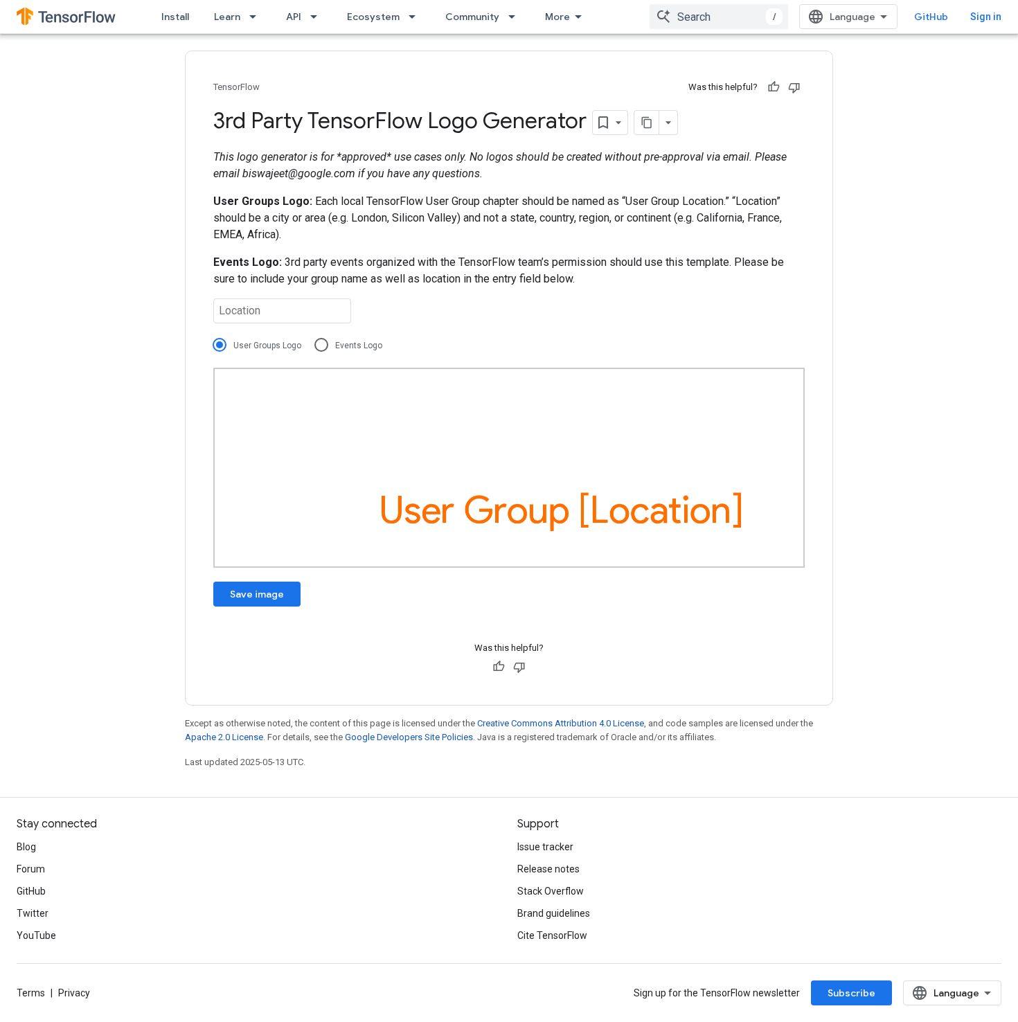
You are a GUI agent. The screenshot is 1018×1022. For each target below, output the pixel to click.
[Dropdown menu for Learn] (257, 16)
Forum (31, 869)
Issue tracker (545, 846)
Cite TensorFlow (552, 935)
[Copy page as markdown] (646, 122)
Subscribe (851, 993)
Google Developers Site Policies (409, 737)
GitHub (931, 16)
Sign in (985, 16)
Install (175, 16)
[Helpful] (773, 87)
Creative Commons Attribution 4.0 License (560, 723)
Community (472, 16)
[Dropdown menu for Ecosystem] (416, 16)
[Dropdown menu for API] (317, 16)
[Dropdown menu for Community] (516, 16)
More (557, 16)
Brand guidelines (553, 913)
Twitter (32, 913)
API (293, 16)
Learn (227, 16)
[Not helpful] (794, 87)
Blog (26, 846)
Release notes (548, 869)
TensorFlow (236, 87)
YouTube (36, 935)
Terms (31, 992)
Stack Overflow (550, 891)
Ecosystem (373, 16)
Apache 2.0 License (224, 737)
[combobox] (719, 16)
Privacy (74, 992)
